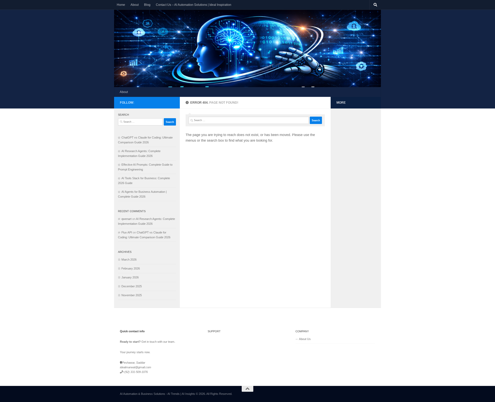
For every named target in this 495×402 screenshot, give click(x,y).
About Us (305, 339)
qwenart (126, 218)
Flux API (126, 232)
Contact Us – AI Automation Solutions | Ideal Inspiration (193, 4)
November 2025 (131, 295)
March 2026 (129, 259)
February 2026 (130, 268)
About (135, 4)
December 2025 (131, 286)
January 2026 (130, 277)
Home (121, 4)
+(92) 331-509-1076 (135, 372)
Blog (147, 4)
